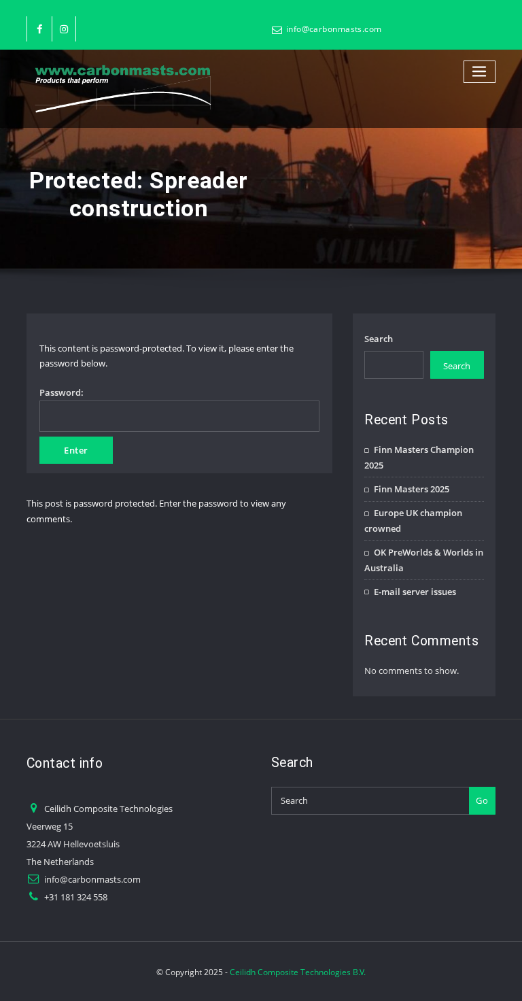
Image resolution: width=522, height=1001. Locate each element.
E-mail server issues (415, 592)
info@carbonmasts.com (334, 29)
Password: (61, 392)
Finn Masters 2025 (411, 489)
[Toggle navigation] (480, 72)
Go (482, 800)
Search (378, 339)
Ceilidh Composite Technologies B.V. (298, 972)
